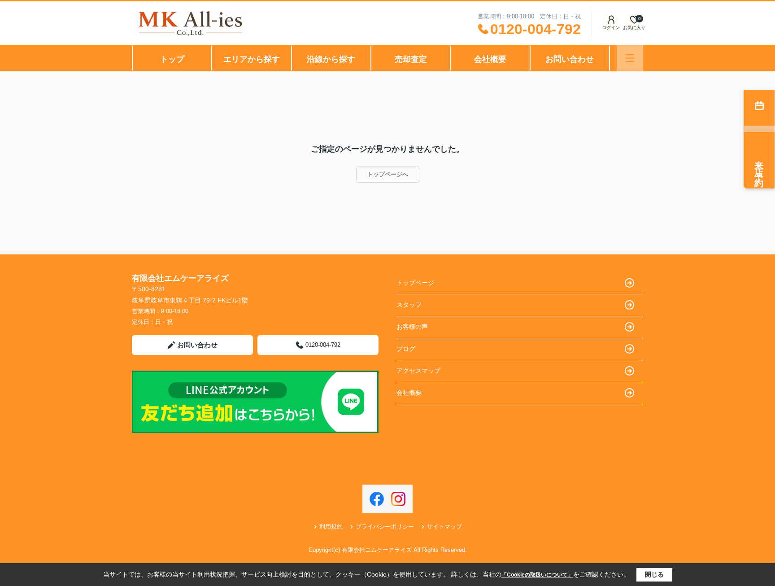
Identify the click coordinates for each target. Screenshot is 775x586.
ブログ (405, 348)
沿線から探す (331, 59)
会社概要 (490, 59)
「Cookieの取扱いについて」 (537, 575)
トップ (172, 59)
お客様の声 (412, 326)
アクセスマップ (418, 370)
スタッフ (409, 304)
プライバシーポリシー (385, 526)
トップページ (415, 282)
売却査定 (411, 59)
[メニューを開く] (630, 58)
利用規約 (331, 526)
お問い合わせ (569, 59)
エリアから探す (251, 59)
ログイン (611, 27)
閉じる (654, 574)
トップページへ (387, 174)
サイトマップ (444, 526)
